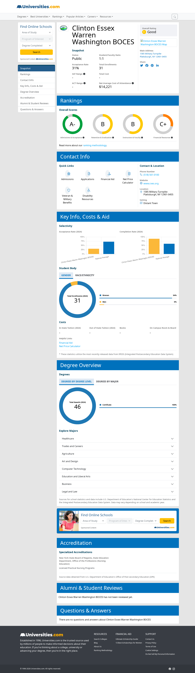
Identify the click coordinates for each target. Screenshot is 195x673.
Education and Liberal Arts (76, 476)
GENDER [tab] (66, 275)
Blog (96, 643)
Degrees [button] (21, 16)
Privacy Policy (150, 643)
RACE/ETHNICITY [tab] (84, 275)
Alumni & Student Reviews (34, 103)
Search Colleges (100, 639)
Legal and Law (69, 491)
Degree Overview (29, 91)
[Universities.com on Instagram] (174, 668)
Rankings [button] (57, 16)
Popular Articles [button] (75, 16)
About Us (97, 646)
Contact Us (149, 639)
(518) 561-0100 (151, 174)
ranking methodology (94, 145)
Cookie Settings (151, 650)
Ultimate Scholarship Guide (127, 639)
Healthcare (68, 438)
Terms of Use (150, 646)
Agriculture (68, 453)
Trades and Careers (72, 446)
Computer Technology (74, 468)
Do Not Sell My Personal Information (160, 654)
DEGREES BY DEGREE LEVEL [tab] (76, 381)
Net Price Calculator (70, 346)
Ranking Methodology (103, 650)
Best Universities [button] (39, 16)
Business (67, 484)
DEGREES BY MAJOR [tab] (107, 381)
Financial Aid (66, 342)
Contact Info (27, 80)
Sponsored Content (27, 59)
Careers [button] (92, 16)
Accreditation (27, 97)
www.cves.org (151, 183)
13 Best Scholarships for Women (129, 643)
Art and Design (70, 461)
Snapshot (25, 68)
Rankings (25, 74)
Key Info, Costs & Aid (31, 86)
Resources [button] (105, 16)
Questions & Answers (32, 109)
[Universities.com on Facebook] (170, 668)
